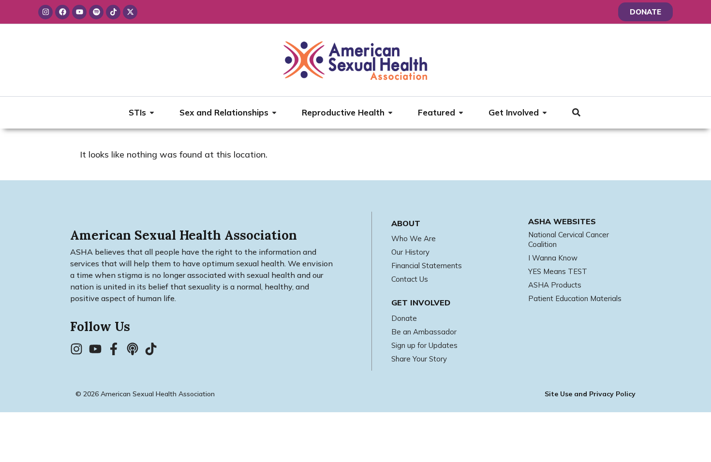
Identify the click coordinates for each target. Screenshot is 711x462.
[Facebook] (62, 12)
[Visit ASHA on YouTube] (98, 349)
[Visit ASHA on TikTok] (154, 349)
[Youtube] (79, 12)
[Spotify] (96, 12)
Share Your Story (419, 358)
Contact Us (409, 279)
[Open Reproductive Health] (390, 112)
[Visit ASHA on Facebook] (116, 349)
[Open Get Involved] (544, 112)
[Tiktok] (113, 12)
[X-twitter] (130, 12)
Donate (404, 318)
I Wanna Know (553, 257)
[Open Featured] (461, 112)
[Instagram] (45, 12)
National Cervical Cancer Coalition (568, 239)
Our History (410, 252)
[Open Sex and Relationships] (274, 112)
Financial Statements (426, 265)
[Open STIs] (151, 112)
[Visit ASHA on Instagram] (79, 349)
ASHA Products (554, 284)
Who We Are (413, 238)
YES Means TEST (557, 271)
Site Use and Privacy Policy (590, 394)
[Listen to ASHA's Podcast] (135, 349)
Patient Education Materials (575, 298)
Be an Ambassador (424, 331)
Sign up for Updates (424, 345)
